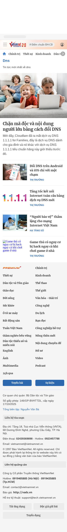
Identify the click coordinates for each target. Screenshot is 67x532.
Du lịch (39, 313)
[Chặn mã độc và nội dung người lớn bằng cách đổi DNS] (33, 95)
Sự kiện (49, 382)
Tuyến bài (17, 382)
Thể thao (41, 283)
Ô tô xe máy (10, 313)
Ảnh (5, 358)
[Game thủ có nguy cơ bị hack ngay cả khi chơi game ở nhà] (15, 248)
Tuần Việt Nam (12, 328)
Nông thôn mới (45, 335)
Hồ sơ (39, 350)
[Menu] (5, 44)
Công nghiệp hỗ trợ (48, 328)
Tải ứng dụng (17, 506)
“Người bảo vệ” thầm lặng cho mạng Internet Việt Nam (46, 221)
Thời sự (28, 54)
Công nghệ (42, 305)
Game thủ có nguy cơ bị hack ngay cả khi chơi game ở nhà (45, 246)
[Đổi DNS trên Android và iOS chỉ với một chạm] (15, 172)
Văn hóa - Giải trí (46, 298)
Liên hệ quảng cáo (16, 464)
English (8, 350)
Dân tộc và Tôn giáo (16, 283)
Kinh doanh (43, 54)
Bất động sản (11, 320)
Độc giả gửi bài (49, 506)
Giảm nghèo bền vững (17, 335)
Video (39, 358)
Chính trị (14, 54)
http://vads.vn (22, 492)
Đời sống (9, 298)
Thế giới (40, 290)
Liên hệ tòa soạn (14, 417)
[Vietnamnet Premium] (12, 269)
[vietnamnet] (17, 46)
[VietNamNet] (4, 54)
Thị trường (37, 180)
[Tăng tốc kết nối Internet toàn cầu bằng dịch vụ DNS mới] (15, 197)
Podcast (40, 365)
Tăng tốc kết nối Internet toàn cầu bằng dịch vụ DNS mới (47, 195)
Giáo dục (8, 290)
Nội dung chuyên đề (48, 343)
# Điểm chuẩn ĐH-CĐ (41, 44)
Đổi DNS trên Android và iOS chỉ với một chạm (46, 170)
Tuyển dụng (33, 515)
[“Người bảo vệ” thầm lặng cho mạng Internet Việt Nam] (15, 223)
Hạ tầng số (37, 230)
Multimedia (10, 365)
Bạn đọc (40, 320)
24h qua (8, 373)
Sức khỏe (8, 305)
